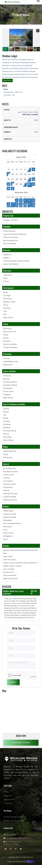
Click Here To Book (21, 743)
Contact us (8, 803)
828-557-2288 (10, 834)
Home (6, 792)
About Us (7, 796)
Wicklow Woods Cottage (14, 821)
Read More (7, 80)
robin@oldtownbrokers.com (17, 838)
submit (13, 682)
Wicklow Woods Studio (13, 817)
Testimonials (9, 799)
